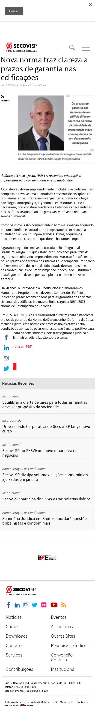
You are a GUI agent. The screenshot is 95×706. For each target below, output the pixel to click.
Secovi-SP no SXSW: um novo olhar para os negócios (39, 453)
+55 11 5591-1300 (26, 687)
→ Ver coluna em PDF (16, 346)
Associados (62, 626)
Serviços (14, 655)
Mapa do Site (67, 702)
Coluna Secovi (37, 85)
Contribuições (19, 669)
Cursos (12, 626)
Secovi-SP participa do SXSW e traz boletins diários (46, 499)
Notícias (14, 617)
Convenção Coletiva (62, 657)
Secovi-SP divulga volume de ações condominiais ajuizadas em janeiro (45, 477)
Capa (22, 85)
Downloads (17, 636)
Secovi (21, 47)
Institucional (63, 669)
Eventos (59, 617)
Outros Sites (63, 636)
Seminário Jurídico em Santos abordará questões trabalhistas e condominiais (45, 521)
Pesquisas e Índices (70, 645)
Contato (14, 645)
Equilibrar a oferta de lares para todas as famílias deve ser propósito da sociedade (44, 405)
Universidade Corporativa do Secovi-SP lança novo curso (46, 429)
